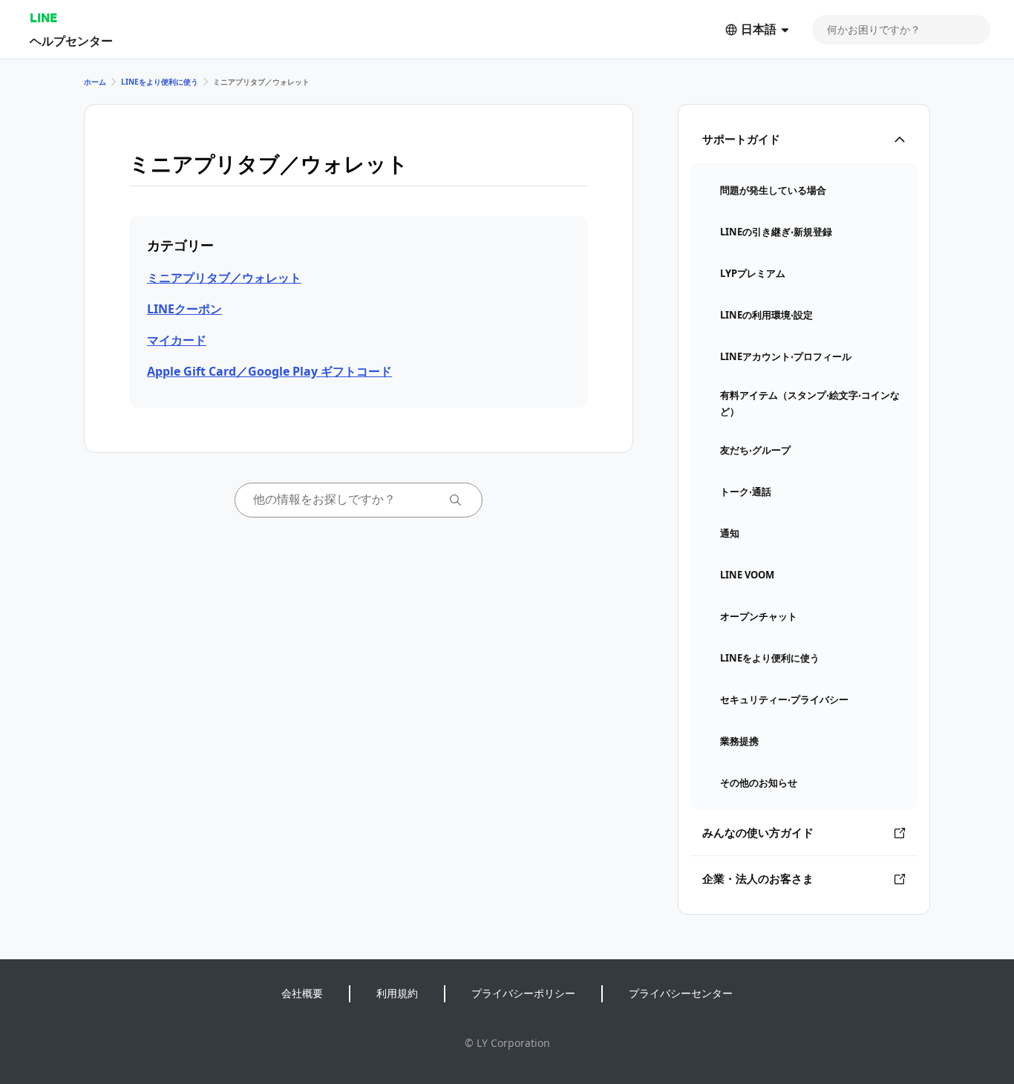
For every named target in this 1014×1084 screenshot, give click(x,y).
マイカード (176, 340)
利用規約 (397, 993)
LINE (43, 17)
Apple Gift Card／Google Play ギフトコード (269, 371)
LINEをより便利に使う (159, 81)
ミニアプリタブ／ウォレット (224, 278)
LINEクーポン (184, 309)
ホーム (95, 81)
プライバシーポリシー (523, 993)
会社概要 (302, 993)
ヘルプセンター (71, 40)
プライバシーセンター (681, 993)
